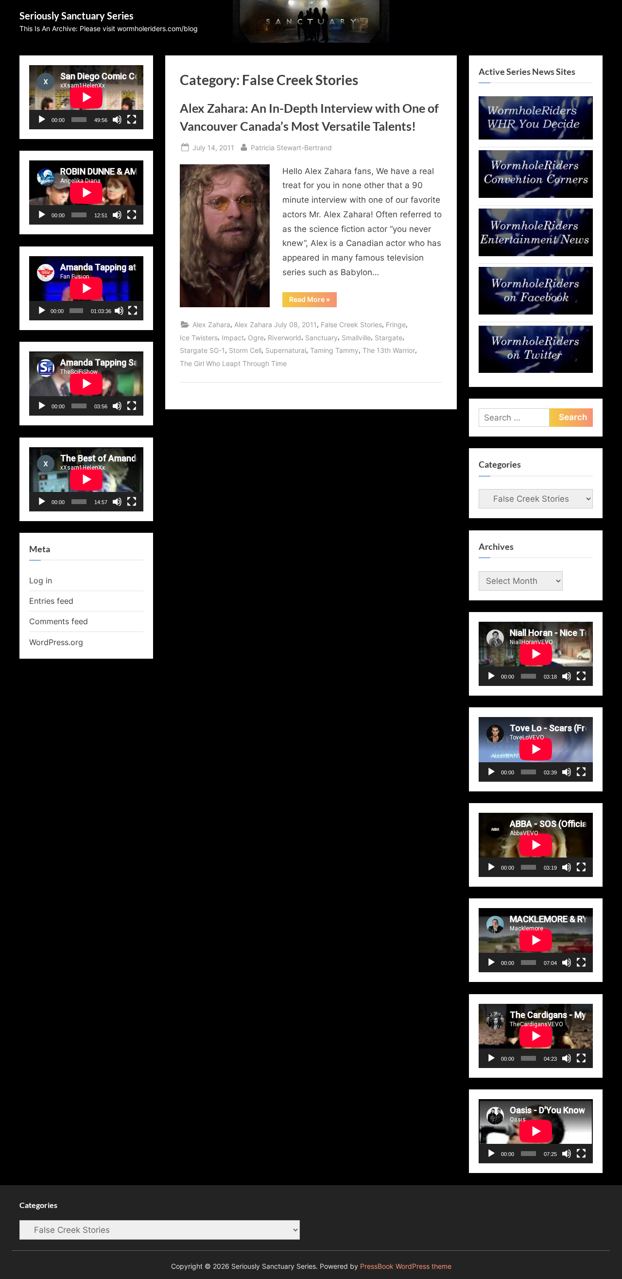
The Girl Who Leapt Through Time (233, 363)
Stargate (388, 337)
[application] (86, 97)
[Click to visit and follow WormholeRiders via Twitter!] (536, 370)
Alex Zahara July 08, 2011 (275, 324)
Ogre (256, 337)
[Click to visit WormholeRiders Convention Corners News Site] (536, 195)
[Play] (42, 119)
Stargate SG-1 (202, 350)
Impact (233, 337)
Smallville (356, 337)
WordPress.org (56, 642)
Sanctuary (321, 337)
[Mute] (117, 119)
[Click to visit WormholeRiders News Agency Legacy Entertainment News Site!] (536, 253)
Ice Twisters (199, 337)
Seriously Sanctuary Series (76, 15)
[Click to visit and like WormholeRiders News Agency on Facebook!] (536, 311)
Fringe (396, 324)
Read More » (313, 301)
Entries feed (51, 601)
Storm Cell (245, 350)
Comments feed (58, 621)
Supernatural (285, 350)
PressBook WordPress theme (405, 1266)
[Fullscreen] (132, 119)
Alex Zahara (211, 324)
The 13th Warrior (389, 350)
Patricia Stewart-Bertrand (291, 147)
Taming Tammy (334, 350)
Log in (40, 580)
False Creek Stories (351, 324)
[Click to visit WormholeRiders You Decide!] (536, 136)
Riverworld (284, 337)
